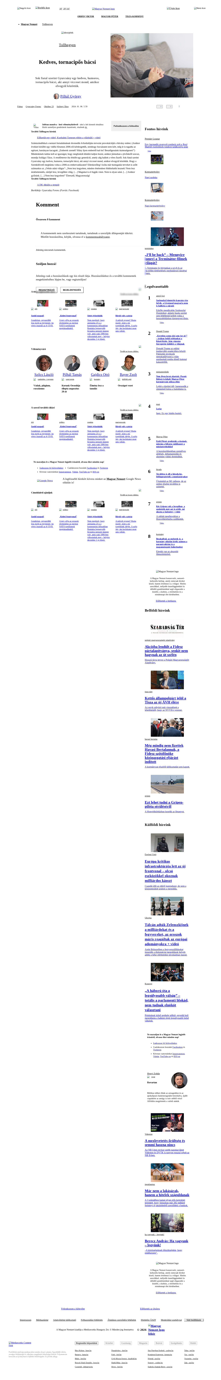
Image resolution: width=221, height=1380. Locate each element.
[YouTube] (131, 471)
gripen (159, 502)
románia (94, 309)
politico (65, 309)
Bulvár (159, 1343)
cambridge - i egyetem (45, 379)
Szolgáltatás (176, 1343)
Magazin (143, 1343)
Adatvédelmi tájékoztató (64, 1320)
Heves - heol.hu (117, 1367)
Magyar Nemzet (29, 24)
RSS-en (96, 472)
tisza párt (148, 692)
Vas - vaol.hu (189, 1355)
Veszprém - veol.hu (191, 1359)
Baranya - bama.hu (81, 1355)
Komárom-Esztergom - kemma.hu (160, 1355)
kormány (97, 379)
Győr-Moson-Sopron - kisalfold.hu (124, 1359)
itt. (86, 127)
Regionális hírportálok (86, 1343)
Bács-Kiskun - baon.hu (83, 1351)
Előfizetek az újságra (150, 1308)
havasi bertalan (151, 739)
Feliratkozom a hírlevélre (126, 126)
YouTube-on (84, 472)
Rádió (193, 1343)
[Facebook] (125, 466)
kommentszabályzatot (98, 236)
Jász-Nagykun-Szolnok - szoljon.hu (160, 1351)
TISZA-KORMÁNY (134, 16)
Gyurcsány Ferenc (33, 106)
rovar (153, 1077)
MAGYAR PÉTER (109, 16)
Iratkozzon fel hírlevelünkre (51, 468)
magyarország (124, 309)
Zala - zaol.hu (189, 1363)
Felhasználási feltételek (92, 1320)
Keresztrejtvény (152, 172)
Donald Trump (162, 331)
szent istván (70, 379)
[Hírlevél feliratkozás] (137, 462)
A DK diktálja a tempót (48, 184)
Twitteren (104, 468)
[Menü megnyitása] (199, 8)
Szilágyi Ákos (63, 106)
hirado (159, 469)
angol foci (160, 296)
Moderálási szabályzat (171, 1320)
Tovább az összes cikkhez (129, 351)
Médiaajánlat (42, 1320)
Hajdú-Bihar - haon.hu (119, 1363)
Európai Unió (150, 854)
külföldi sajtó (126, 379)
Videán (75, 472)
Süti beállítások (194, 1320)
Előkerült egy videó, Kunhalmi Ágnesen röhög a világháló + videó (68, 137)
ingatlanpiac (150, 1184)
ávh (36, 309)
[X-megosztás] (196, 106)
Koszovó (148, 984)
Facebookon (92, 468)
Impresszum (25, 1320)
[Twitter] (137, 466)
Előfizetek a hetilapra (166, 601)
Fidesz (20, 106)
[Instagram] (131, 466)
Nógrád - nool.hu (154, 1359)
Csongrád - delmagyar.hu (84, 1367)
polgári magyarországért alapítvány (160, 640)
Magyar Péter (162, 437)
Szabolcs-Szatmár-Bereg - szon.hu (160, 1367)
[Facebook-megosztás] (202, 106)
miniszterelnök (162, 372)
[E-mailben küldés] (190, 106)
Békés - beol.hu (80, 1359)
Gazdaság (126, 1343)
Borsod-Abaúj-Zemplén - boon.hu (87, 1363)
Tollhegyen (47, 24)
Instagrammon (65, 472)
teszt (158, 404)
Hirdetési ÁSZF (148, 1320)
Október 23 (49, 106)
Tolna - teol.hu (189, 1351)
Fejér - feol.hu (116, 1355)
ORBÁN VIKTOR (85, 16)
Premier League (152, 139)
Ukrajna (148, 918)
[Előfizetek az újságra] (173, 8)
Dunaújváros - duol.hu (119, 1351)
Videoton (148, 1134)
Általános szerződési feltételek (121, 1320)
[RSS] (137, 471)
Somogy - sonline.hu (155, 1363)
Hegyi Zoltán (153, 1073)
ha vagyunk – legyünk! (154, 1234)
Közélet (109, 1343)
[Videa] (125, 471)
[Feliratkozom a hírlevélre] (42, 9)
